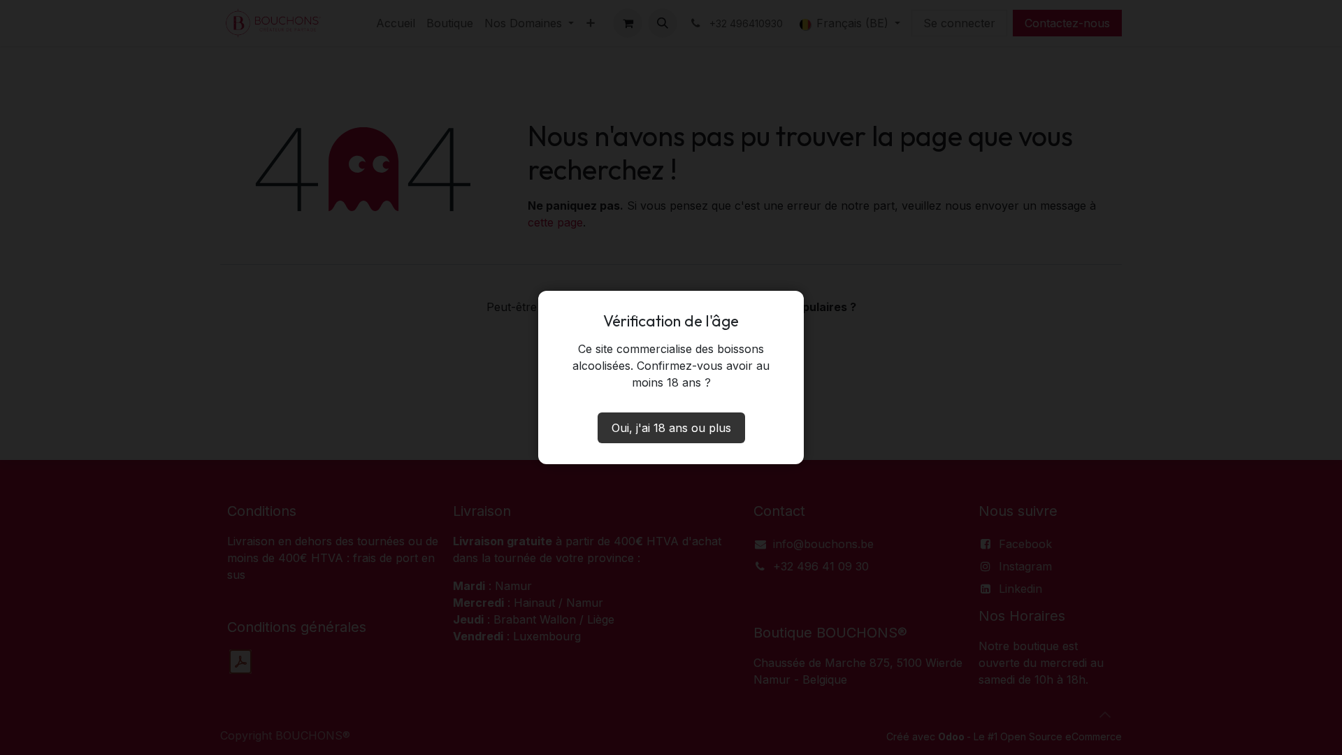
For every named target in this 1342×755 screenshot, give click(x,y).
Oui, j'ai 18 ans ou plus (671, 428)
